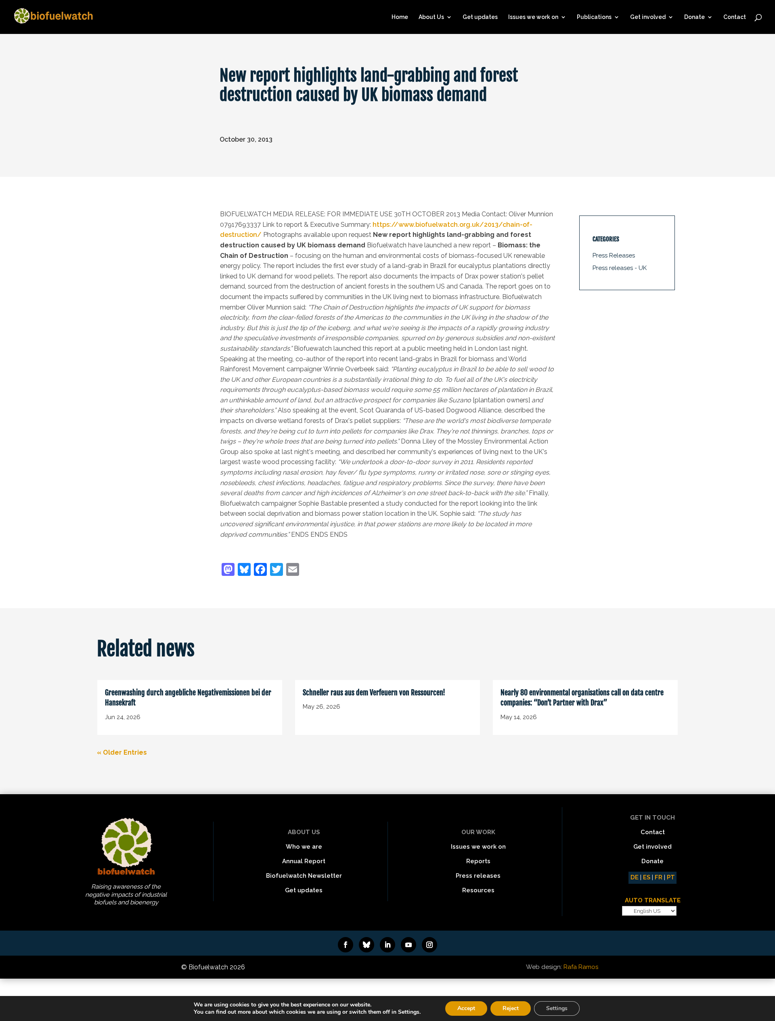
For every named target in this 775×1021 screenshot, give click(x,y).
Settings (557, 1008)
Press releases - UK (620, 268)
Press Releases (614, 255)
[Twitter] (276, 570)
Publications (594, 17)
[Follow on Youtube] (408, 944)
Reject (511, 1008)
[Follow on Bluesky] (366, 944)
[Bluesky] (244, 570)
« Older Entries (122, 752)
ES (646, 877)
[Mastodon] (228, 570)
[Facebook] (260, 570)
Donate (694, 17)
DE (634, 877)
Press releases (478, 875)
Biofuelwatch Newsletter (304, 875)
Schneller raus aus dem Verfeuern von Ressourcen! (374, 692)
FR (658, 877)
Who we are (304, 846)
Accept (466, 1008)
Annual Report (303, 861)
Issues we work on (533, 17)
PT (671, 877)
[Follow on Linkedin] (387, 944)
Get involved (648, 17)
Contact (734, 17)
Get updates (480, 17)
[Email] (293, 570)
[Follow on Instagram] (429, 944)
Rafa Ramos (580, 967)
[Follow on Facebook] (345, 944)
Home (400, 17)
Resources (478, 890)
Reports (478, 861)
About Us (431, 17)
